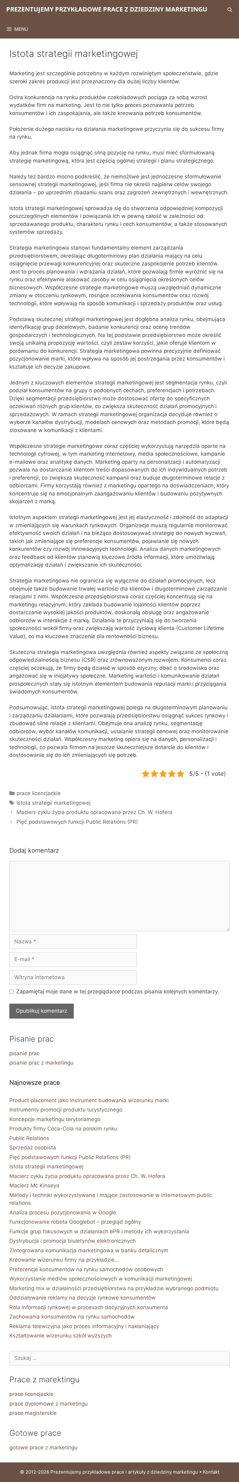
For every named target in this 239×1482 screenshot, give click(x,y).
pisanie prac (24, 1053)
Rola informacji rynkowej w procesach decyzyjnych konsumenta (88, 1307)
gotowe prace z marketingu (43, 1447)
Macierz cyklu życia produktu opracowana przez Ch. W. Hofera (94, 812)
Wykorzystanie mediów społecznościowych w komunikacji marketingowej (100, 1279)
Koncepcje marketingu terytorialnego (55, 1119)
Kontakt (211, 1472)
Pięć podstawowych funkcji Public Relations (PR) (77, 822)
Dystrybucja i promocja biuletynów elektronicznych (72, 1241)
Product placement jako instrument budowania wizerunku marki (89, 1100)
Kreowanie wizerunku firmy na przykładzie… (64, 1260)
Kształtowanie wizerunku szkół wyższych (60, 1335)
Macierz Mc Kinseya (34, 1185)
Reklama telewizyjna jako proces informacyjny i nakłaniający (84, 1326)
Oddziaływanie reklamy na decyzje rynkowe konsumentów (82, 1298)
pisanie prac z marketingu (41, 1063)
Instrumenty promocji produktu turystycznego (65, 1110)
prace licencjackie (38, 793)
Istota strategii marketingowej (53, 803)
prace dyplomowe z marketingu (48, 1404)
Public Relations (29, 1138)
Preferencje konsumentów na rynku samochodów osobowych (86, 1269)
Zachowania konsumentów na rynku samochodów (72, 1317)
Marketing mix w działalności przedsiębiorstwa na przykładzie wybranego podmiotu (113, 1288)
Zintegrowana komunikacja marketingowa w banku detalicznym (88, 1250)
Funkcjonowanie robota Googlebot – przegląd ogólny (75, 1222)
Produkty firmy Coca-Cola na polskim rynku (63, 1128)
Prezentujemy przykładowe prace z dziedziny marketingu (106, 9)
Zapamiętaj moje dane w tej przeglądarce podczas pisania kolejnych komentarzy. (117, 991)
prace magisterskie (33, 1413)
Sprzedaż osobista (32, 1147)
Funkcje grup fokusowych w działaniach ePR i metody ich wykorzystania (99, 1231)
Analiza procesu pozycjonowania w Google (62, 1212)
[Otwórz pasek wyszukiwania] (230, 10)
